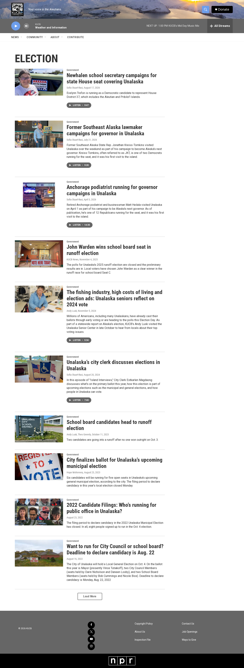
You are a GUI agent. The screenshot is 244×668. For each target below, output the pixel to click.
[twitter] (91, 632)
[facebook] (91, 625)
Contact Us (188, 623)
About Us (140, 631)
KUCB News (72, 259)
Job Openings (189, 631)
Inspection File (143, 639)
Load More (89, 596)
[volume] (26, 26)
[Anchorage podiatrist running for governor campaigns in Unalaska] (39, 194)
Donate (223, 9)
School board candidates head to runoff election (109, 425)
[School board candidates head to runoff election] (39, 429)
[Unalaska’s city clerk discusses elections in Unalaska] (39, 369)
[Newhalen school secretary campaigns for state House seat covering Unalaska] (39, 82)
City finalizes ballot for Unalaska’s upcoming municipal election (114, 463)
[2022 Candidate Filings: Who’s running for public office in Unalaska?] (39, 512)
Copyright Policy (144, 623)
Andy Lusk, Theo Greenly (79, 434)
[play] (16, 26)
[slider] (32, 26)
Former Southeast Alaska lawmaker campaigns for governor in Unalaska (105, 130)
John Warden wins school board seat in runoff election (109, 250)
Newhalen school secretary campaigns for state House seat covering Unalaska (112, 78)
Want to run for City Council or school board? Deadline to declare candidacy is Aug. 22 (115, 549)
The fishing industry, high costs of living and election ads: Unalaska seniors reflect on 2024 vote (114, 298)
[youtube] (91, 639)
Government (73, 70)
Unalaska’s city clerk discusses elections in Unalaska (113, 365)
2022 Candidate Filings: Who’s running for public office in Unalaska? (111, 508)
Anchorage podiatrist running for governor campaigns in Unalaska (112, 190)
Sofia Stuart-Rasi (75, 87)
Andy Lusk (72, 310)
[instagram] (91, 646)
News (15, 37)
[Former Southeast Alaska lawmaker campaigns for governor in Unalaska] (39, 134)
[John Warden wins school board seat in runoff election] (39, 253)
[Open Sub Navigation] (21, 37)
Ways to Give (189, 639)
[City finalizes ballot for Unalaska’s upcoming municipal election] (39, 466)
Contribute (75, 37)
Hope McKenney (75, 472)
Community (35, 37)
